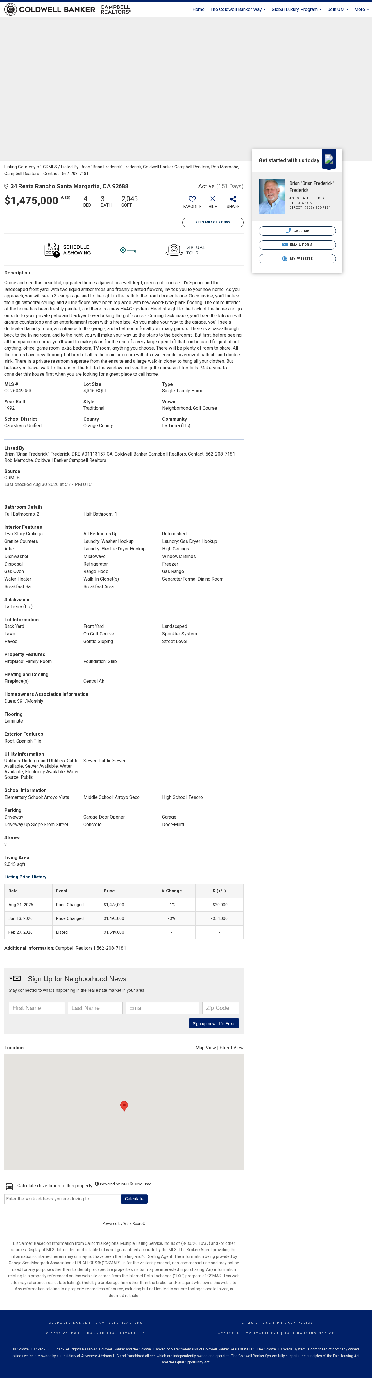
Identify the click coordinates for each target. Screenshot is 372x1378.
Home (198, 9)
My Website (301, 259)
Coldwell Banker (70, 1322)
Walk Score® (134, 1223)
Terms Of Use (255, 1322)
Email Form (300, 245)
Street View (232, 1047)
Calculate (134, 1199)
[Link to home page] (70, 9)
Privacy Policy (295, 1322)
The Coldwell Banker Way (238, 12)
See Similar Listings (212, 222)
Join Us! (339, 12)
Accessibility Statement (248, 1333)
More (362, 12)
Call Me (300, 231)
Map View (206, 1047)
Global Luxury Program (297, 12)
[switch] (192, 204)
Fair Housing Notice (310, 1333)
